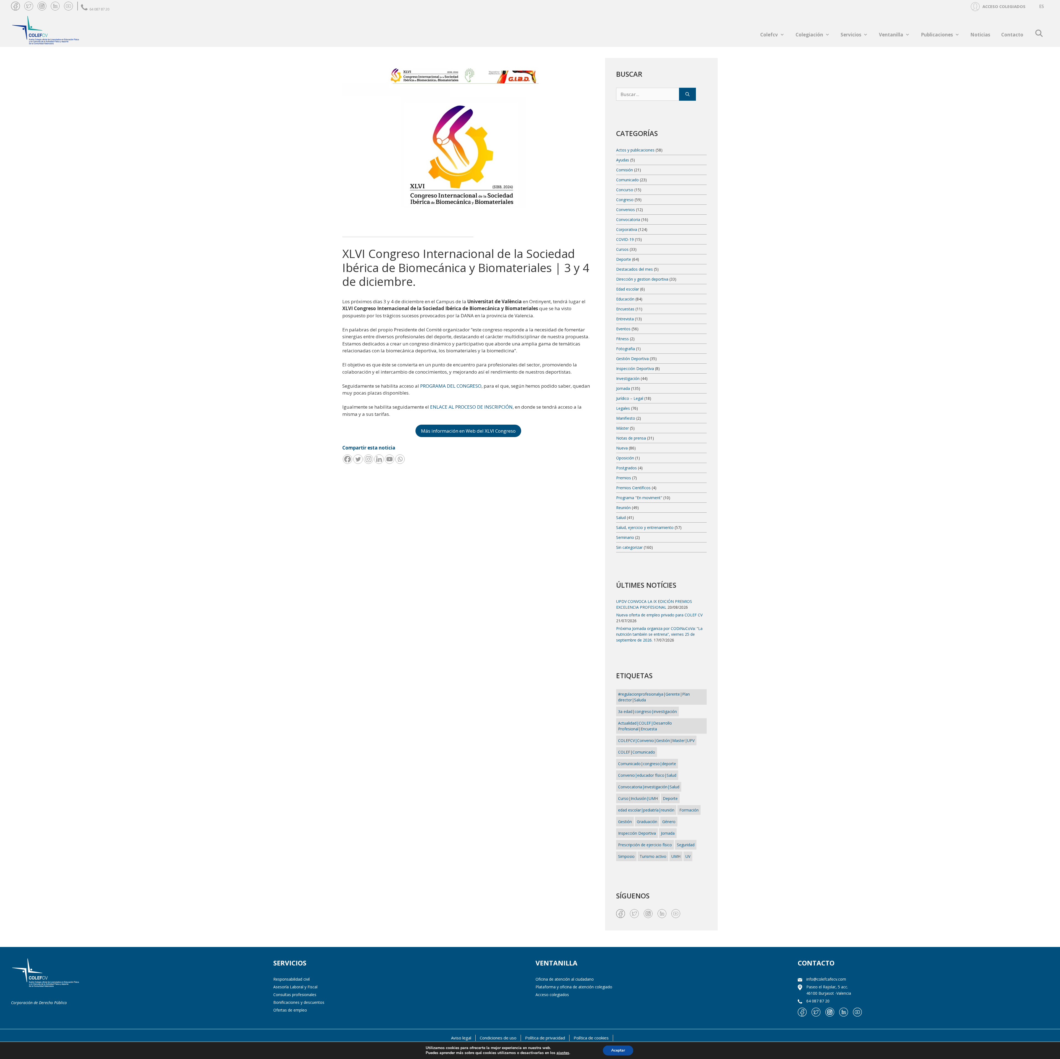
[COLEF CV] (45, 973)
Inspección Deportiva (635, 368)
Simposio (626, 856)
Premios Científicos (633, 487)
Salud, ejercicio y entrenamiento (645, 527)
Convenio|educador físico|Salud (647, 775)
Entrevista (625, 318)
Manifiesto (625, 418)
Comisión (624, 169)
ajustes (562, 1052)
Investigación (628, 378)
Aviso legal (461, 1038)
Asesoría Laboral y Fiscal (295, 986)
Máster (622, 428)
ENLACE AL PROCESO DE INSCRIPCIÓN (471, 407)
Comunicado (627, 179)
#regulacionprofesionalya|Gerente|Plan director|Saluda (654, 697)
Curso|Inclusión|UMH (638, 798)
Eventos (623, 328)
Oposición (625, 458)
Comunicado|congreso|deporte (647, 763)
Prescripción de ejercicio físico (645, 844)
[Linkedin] (379, 459)
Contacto (1012, 34)
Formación (689, 810)
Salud (621, 517)
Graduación (647, 821)
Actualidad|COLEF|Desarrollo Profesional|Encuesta (645, 725)
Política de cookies (591, 1038)
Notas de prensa (631, 438)
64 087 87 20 (99, 9)
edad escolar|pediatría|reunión (646, 810)
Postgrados (626, 467)
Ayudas (622, 160)
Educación (625, 299)
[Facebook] (347, 459)
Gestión (625, 821)
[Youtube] (389, 459)
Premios (623, 477)
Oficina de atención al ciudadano (565, 979)
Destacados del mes (634, 269)
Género (668, 821)
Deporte (623, 259)
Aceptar (618, 1050)
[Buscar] (687, 94)
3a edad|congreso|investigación (647, 711)
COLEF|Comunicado (636, 752)
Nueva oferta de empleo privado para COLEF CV (659, 615)
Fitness (622, 338)
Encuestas (625, 309)
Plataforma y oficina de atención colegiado (574, 986)
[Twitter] (358, 459)
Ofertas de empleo (290, 1010)
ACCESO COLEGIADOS (1003, 6)
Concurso (624, 189)
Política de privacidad (545, 1038)
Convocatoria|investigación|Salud (648, 786)
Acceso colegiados (552, 994)
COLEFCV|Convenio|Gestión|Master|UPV (656, 740)
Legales (623, 408)
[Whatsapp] (400, 459)
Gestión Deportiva (632, 358)
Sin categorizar (629, 547)
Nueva (622, 448)
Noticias (980, 34)
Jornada (623, 388)
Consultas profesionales (294, 994)
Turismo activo (653, 856)
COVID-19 (625, 239)
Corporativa (626, 229)
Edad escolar (627, 289)
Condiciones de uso (498, 1038)
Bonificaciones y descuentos (298, 1002)
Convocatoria (628, 219)
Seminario (625, 537)
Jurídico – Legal (629, 398)
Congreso (625, 199)
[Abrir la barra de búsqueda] (1039, 33)
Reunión (623, 507)
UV (687, 856)
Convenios (625, 209)
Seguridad (686, 844)
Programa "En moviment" (639, 497)
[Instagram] (368, 459)
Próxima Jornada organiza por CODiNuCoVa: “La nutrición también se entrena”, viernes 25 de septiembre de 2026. (659, 634)
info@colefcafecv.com (826, 979)
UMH (675, 856)
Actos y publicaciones (635, 150)
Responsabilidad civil (291, 979)
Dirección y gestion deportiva (642, 279)
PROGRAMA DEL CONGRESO (450, 386)
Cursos (622, 249)
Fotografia (625, 348)
